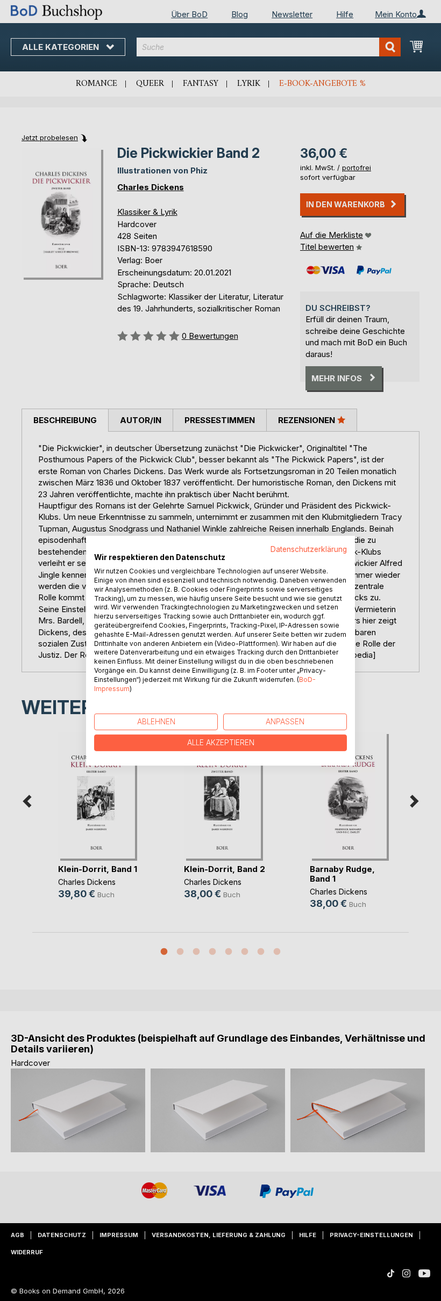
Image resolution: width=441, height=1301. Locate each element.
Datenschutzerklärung (309, 548)
